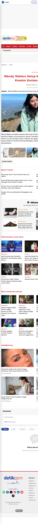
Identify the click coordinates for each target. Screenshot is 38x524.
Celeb (11, 65)
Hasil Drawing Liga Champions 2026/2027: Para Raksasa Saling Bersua (11, 258)
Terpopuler (7, 50)
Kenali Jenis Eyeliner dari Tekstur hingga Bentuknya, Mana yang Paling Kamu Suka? (14, 370)
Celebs (14, 46)
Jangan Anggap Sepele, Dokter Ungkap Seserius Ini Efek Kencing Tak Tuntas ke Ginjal (8, 311)
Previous (4, 112)
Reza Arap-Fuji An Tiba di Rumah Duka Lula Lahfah (15, 175)
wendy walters (7, 161)
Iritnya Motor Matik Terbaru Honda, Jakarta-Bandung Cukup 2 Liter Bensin (11, 281)
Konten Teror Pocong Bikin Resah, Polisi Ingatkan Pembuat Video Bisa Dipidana (17, 187)
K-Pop (29, 46)
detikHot (4, 65)
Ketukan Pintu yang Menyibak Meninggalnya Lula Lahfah (16, 193)
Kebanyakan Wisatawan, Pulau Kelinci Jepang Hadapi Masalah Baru (26, 310)
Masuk (34, 2)
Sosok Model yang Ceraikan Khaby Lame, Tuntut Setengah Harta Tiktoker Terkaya (16, 181)
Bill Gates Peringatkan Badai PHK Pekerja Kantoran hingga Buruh (26, 333)
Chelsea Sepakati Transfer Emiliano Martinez (6, 333)
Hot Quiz (22, 46)
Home (8, 46)
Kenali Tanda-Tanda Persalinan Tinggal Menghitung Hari (13, 397)
